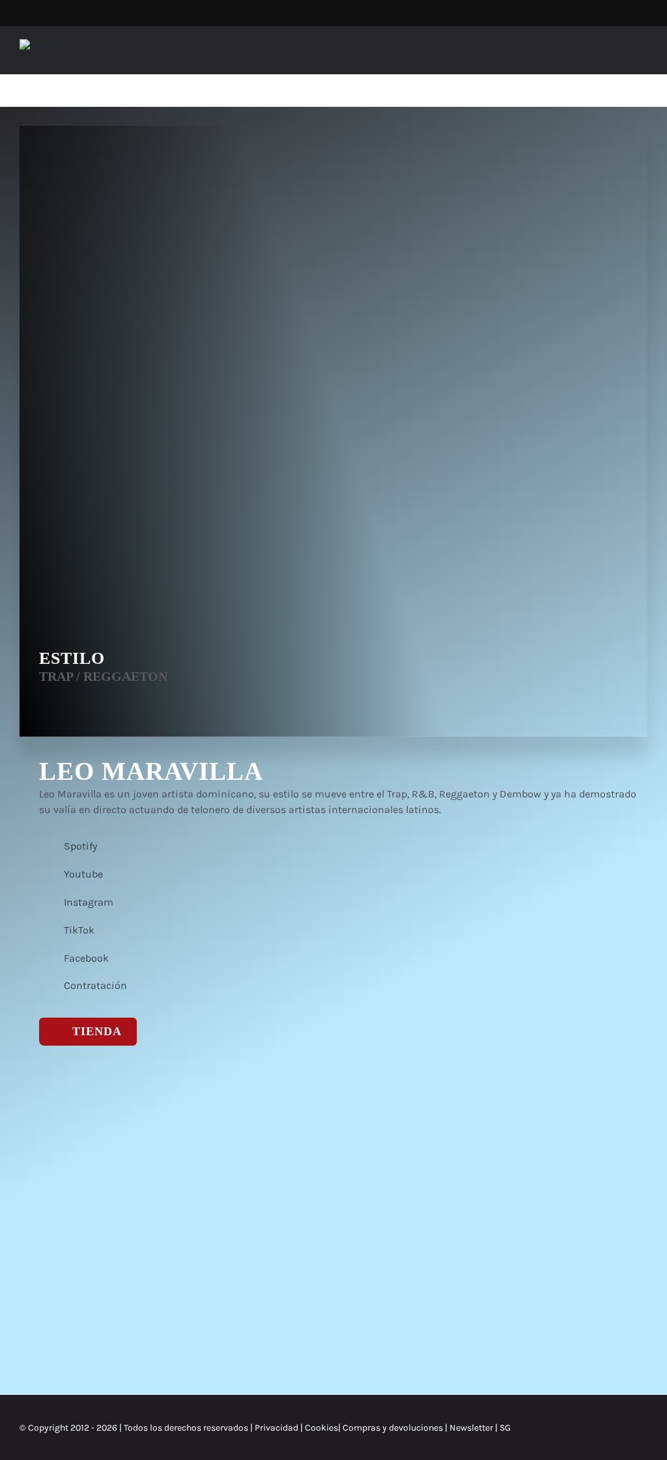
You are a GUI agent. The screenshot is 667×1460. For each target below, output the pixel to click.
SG (505, 1427)
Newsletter (472, 1427)
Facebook (86, 958)
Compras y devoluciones (393, 1427)
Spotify (80, 846)
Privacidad (276, 1427)
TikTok (79, 930)
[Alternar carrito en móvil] (619, 54)
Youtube (83, 874)
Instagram (88, 902)
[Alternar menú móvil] (642, 54)
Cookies (321, 1427)
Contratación (95, 985)
